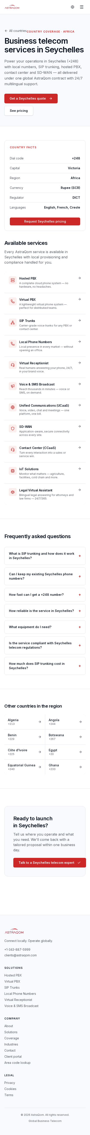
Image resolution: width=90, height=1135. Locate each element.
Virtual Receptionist (18, 1000)
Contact (10, 1050)
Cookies (10, 1089)
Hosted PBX (13, 975)
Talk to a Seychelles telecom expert (46, 862)
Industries (11, 1044)
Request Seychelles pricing (45, 221)
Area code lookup (17, 1062)
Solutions (10, 1032)
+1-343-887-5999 (17, 949)
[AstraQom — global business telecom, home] (12, 7)
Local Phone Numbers (20, 993)
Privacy (9, 1083)
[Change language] (72, 6)
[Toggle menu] (82, 7)
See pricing (19, 110)
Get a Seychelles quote (28, 98)
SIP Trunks (12, 987)
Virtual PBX (12, 981)
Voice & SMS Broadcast (21, 1006)
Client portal (13, 1056)
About (8, 1026)
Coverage (11, 1038)
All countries (18, 31)
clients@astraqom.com (20, 955)
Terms (8, 1095)
